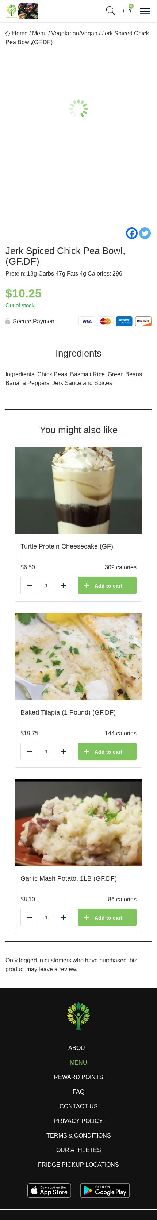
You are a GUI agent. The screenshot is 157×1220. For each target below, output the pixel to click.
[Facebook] (132, 233)
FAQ (78, 1092)
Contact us (79, 1106)
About (78, 1048)
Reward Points (78, 1077)
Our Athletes (78, 1150)
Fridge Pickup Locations (78, 1165)
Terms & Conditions (78, 1135)
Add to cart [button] (108, 586)
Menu (39, 33)
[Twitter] (145, 233)
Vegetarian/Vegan (74, 33)
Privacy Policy (78, 1121)
